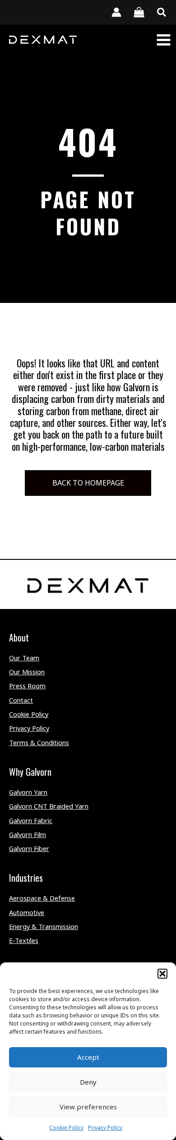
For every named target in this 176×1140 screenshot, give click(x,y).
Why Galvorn (30, 771)
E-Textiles (23, 940)
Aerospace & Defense (42, 897)
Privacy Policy (105, 1127)
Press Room (27, 685)
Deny (88, 1081)
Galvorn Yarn (28, 792)
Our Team (24, 657)
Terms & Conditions (39, 742)
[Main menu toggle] (163, 39)
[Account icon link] (116, 12)
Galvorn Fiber (29, 848)
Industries (26, 877)
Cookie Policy (66, 1127)
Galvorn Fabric (30, 820)
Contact (21, 700)
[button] (162, 973)
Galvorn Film (27, 834)
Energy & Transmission (43, 926)
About (19, 637)
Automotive (26, 912)
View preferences (88, 1106)
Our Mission (27, 671)
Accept (88, 1057)
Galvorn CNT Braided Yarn (48, 805)
